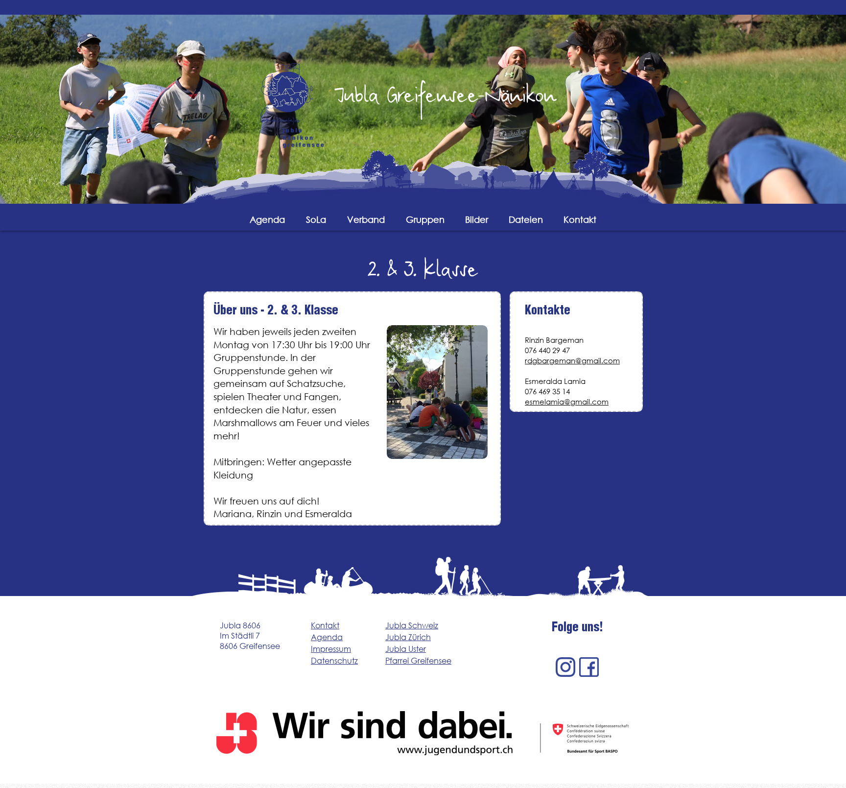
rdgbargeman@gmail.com (572, 360)
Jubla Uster (405, 649)
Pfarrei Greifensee (418, 660)
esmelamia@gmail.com (567, 401)
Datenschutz (334, 660)
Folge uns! (577, 628)
